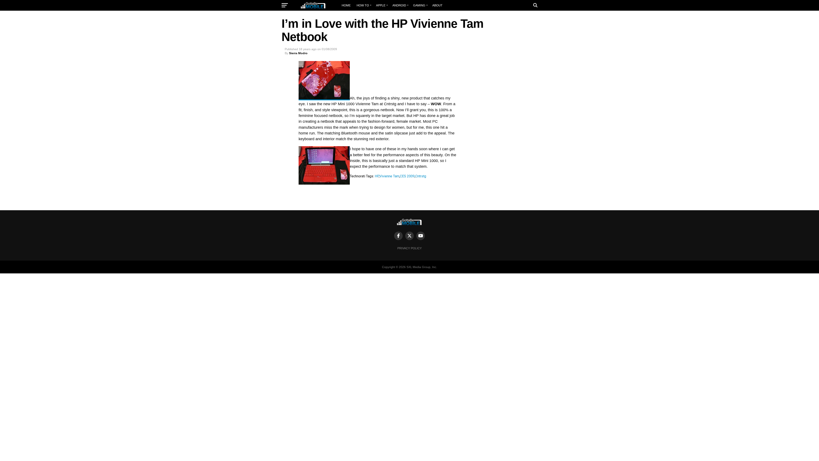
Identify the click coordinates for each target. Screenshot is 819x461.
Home (346, 5)
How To (363, 5)
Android (399, 5)
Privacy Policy (409, 248)
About (437, 5)
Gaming (419, 5)
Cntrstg (420, 176)
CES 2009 (407, 176)
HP (377, 176)
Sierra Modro (298, 53)
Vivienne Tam (389, 176)
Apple (380, 5)
